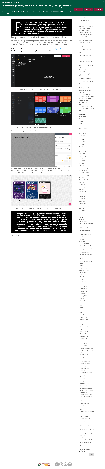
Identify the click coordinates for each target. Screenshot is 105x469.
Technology (82, 130)
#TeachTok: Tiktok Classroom (86, 69)
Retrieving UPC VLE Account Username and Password (86, 376)
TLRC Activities (82, 272)
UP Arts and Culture (84, 135)
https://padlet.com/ (58, 49)
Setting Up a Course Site (86, 381)
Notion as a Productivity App (86, 34)
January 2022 (82, 170)
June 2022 (81, 158)
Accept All (98, 9)
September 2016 (83, 206)
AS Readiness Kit (83, 226)
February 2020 (82, 180)
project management (84, 128)
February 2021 (83, 288)
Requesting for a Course (86, 372)
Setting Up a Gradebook (86, 383)
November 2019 (84, 341)
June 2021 (82, 303)
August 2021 (83, 279)
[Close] (103, 1)
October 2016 (82, 203)
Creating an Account (85, 363)
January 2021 (83, 293)
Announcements (83, 116)
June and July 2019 (84, 331)
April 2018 (81, 191)
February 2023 (82, 146)
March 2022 (82, 165)
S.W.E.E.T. (81, 265)
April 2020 (81, 177)
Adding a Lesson (84, 354)
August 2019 (82, 182)
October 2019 (83, 338)
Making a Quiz (83, 366)
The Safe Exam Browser (86, 388)
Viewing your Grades (85, 418)
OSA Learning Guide (85, 227)
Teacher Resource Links (86, 254)
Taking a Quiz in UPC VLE (86, 414)
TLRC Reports (83, 221)
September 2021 (84, 326)
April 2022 (81, 163)
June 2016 (81, 210)
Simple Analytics (84, 385)
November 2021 (83, 175)
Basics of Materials (85, 361)
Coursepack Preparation (86, 243)
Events (80, 123)
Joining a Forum (84, 416)
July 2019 (81, 184)
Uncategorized (82, 133)
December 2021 (83, 172)
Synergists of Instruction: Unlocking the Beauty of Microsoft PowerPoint (85, 80)
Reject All (88, 9)
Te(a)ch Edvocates (83, 74)
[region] (52, 8)
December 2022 (84, 286)
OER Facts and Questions (86, 245)
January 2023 (82, 149)
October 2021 (83, 322)
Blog (80, 119)
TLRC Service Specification (86, 223)
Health (80, 126)
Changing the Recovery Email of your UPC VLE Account (86, 444)
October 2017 (82, 196)
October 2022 (83, 324)
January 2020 (83, 345)
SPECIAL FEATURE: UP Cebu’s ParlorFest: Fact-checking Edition (86, 40)
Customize (78, 9)
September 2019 (84, 336)
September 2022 (83, 151)
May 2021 (82, 312)
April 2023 (81, 144)
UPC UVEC (81, 353)
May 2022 (81, 161)
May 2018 (81, 189)
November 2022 (84, 319)
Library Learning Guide (85, 234)
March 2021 (83, 307)
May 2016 (81, 213)
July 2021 (82, 298)
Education (81, 121)
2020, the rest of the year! (86, 350)
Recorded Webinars (85, 252)
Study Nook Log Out (84, 270)
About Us (81, 219)
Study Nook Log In (83, 268)
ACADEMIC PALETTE (84, 65)
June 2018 (81, 187)
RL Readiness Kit (83, 241)
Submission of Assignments (87, 411)
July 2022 (81, 156)
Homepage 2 (82, 239)
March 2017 (82, 201)
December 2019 (84, 343)
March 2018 (82, 194)
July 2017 (81, 199)
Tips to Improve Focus (84, 45)
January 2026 (82, 141)
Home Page (82, 237)
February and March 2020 (86, 348)
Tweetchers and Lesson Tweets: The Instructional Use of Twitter (86, 96)
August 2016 (82, 208)
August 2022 (82, 153)
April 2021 (82, 274)
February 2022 (82, 168)
